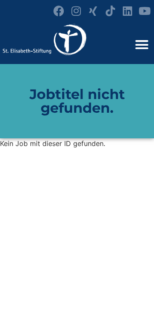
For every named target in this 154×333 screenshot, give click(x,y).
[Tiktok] (110, 10)
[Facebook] (58, 10)
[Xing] (93, 10)
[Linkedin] (127, 10)
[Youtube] (144, 10)
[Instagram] (75, 10)
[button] (142, 45)
